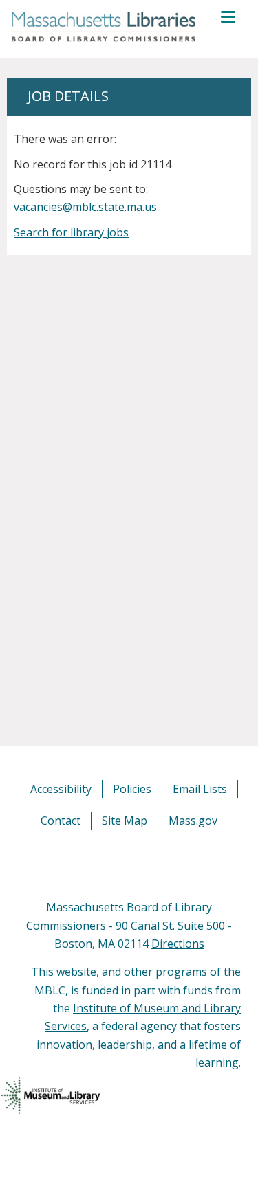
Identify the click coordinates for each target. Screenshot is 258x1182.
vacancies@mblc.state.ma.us (85, 206)
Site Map (124, 820)
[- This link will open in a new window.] (144, 863)
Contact (60, 820)
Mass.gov (193, 820)
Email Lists (200, 788)
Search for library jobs (71, 232)
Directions (177, 943)
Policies (132, 788)
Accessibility (61, 788)
